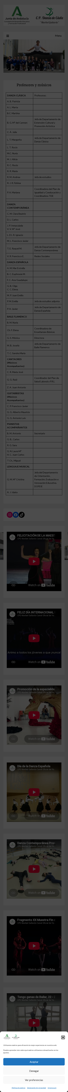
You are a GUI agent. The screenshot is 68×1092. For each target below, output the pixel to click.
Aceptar (34, 1061)
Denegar (34, 1070)
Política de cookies (18, 1088)
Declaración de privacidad (36, 1088)
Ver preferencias (34, 1079)
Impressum (52, 1088)
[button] (63, 1037)
